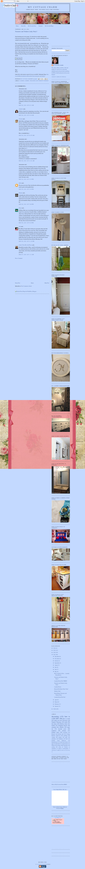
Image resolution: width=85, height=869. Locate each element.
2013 (54, 650)
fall (66, 739)
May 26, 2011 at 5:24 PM (26, 189)
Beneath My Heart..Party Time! (61, 689)
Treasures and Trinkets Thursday (39, 80)
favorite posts (62, 729)
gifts (66, 737)
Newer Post (17, 283)
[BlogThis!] (42, 79)
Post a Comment (18, 258)
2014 (54, 648)
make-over (57, 720)
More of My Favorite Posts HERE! (59, 784)
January (56, 706)
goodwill (65, 732)
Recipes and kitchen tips (58, 734)
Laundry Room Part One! (59, 697)
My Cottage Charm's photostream (57, 822)
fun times (54, 724)
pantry (58, 750)
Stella (20, 183)
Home (17, 26)
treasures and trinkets (40, 76)
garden (60, 737)
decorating (55, 716)
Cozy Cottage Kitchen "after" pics (60, 789)
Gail (20, 226)
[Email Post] (38, 78)
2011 (54, 654)
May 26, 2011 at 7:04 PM (26, 204)
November (57, 658)
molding (65, 735)
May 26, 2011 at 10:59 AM (26, 135)
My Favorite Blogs (49, 26)
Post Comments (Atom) (26, 286)
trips (53, 743)
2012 (54, 652)
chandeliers (54, 748)
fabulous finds (63, 724)
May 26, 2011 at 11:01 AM (26, 160)
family (53, 725)
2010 (54, 709)
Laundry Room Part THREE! (60, 681)
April (56, 699)
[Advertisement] (27, 270)
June (56, 669)
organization (65, 743)
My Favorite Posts (32, 26)
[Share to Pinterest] (47, 79)
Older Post (46, 283)
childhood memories (21, 76)
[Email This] (41, 79)
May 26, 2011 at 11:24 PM (26, 241)
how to (67, 716)
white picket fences (31, 76)
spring (60, 747)
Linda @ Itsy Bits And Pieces (25, 245)
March (56, 702)
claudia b (21, 109)
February (57, 704)
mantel (59, 748)
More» (62, 808)
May (56, 671)
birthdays (61, 739)
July (56, 667)
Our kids (58, 743)
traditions (54, 730)
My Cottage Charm (42, 7)
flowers (22, 80)
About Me (23, 26)
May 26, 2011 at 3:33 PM (26, 179)
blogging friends (62, 725)
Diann (20, 208)
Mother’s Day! (57, 691)
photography (65, 748)
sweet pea (54, 750)
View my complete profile (59, 76)
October (57, 660)
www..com (58, 817)
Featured (40, 26)
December (57, 656)
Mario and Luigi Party (66, 750)
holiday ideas (55, 732)
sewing (53, 747)
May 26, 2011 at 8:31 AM (26, 105)
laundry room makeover (59, 740)
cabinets (61, 727)
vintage (53, 737)
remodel (54, 727)
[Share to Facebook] (45, 79)
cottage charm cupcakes (62, 745)
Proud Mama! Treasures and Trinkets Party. (60, 694)
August (56, 665)
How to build (66, 719)
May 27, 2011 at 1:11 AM (26, 254)
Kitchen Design (59, 807)
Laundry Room (57, 687)
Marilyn (20, 193)
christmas (54, 739)
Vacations (66, 747)
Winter (53, 745)
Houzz (54, 807)
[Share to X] (44, 79)
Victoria (20, 119)
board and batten (64, 742)
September (57, 663)
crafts (65, 722)
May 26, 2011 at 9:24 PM (26, 222)
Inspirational (54, 742)
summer (27, 80)
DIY (57, 718)
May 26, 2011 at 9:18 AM (26, 115)
